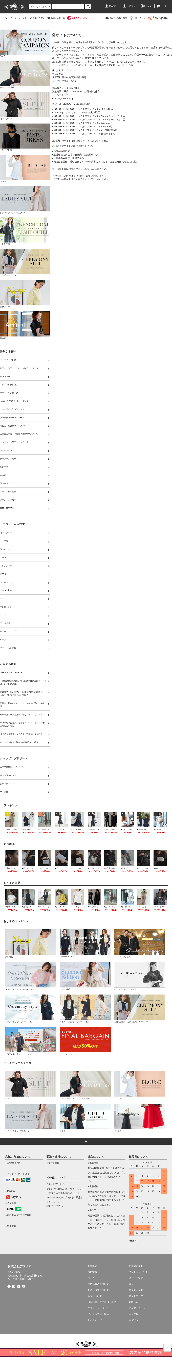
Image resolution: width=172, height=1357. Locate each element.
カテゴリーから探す (17, 18)
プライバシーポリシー (99, 1308)
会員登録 (131, 6)
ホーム (91, 1278)
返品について (95, 1296)
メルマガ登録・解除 (118, 18)
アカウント (114, 6)
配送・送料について (98, 1290)
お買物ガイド (136, 1266)
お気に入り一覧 (58, 18)
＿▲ (167, 1347)
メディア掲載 (136, 1278)
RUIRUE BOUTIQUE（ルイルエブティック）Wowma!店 (83, 123)
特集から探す (39, 18)
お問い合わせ (139, 18)
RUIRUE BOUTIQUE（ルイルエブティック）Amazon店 (82, 126)
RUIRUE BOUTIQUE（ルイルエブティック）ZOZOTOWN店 (85, 130)
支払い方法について (98, 1284)
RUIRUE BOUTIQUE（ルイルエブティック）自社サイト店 (84, 133)
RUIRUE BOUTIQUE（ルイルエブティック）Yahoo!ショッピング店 (89, 116)
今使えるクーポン (79, 18)
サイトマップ (95, 1320)
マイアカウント (137, 1308)
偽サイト (133, 1284)
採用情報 (92, 1272)
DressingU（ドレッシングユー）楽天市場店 (76, 112)
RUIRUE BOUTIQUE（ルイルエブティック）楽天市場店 (83, 109)
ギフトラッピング (138, 1272)
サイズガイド (136, 1290)
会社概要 (92, 1266)
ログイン (147, 6)
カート (163, 6)
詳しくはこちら (55, 1206)
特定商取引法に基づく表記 (102, 1302)
